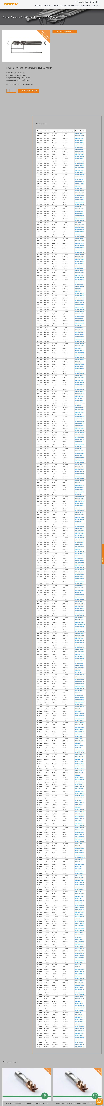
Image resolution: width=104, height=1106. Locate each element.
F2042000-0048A (79, 989)
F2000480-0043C (79, 419)
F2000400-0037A (79, 384)
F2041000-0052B (79, 727)
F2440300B (78, 282)
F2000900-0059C (79, 699)
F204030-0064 (79, 268)
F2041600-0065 (79, 930)
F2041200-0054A (79, 793)
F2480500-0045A (79, 460)
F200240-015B (79, 179)
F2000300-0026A (79, 272)
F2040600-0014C (79, 565)
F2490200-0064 (79, 151)
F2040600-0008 (79, 526)
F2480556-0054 (79, 492)
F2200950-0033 (79, 706)
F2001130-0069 (79, 763)
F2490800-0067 (79, 661)
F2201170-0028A (79, 770)
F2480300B (78, 288)
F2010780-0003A (79, 631)
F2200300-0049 (79, 254)
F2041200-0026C (79, 802)
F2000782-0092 (79, 633)
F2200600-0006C (79, 574)
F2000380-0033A (79, 323)
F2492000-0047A (79, 999)
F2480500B (78, 483)
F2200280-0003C (79, 229)
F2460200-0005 (79, 158)
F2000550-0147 (79, 487)
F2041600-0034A (79, 925)
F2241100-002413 (80, 761)
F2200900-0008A (79, 679)
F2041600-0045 (79, 921)
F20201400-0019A (80, 857)
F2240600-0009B (79, 569)
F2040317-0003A (79, 298)
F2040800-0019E (79, 645)
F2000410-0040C (79, 393)
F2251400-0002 (79, 848)
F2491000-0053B (79, 715)
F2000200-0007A (79, 172)
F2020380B (78, 325)
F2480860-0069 (79, 677)
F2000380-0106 (79, 330)
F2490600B (78, 549)
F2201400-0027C (79, 850)
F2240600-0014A (79, 572)
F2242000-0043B (79, 1030)
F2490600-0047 (79, 542)
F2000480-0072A (79, 423)
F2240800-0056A (79, 651)
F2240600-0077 (79, 558)
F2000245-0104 (79, 183)
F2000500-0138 (79, 467)
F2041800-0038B (79, 978)
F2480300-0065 (79, 270)
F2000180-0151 (79, 149)
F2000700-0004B (79, 608)
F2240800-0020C (79, 667)
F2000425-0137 (79, 396)
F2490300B (78, 291)
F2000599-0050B (79, 499)
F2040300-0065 (79, 241)
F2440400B (78, 348)
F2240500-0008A (79, 432)
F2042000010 (79, 1003)
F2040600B (78, 508)
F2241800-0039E (79, 971)
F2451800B (78, 967)
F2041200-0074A (79, 811)
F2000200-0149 (79, 163)
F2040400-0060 (79, 357)
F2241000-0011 (79, 736)
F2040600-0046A (79, 501)
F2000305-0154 (79, 293)
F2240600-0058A (79, 546)
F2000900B (78, 693)
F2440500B (78, 446)
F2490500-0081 (79, 451)
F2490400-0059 (79, 343)
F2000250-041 (79, 211)
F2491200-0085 (79, 791)
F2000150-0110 (79, 145)
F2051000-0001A (79, 729)
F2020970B (78, 709)
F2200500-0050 (79, 430)
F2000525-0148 (79, 485)
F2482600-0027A (79, 1042)
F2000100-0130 (79, 138)
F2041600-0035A (79, 912)
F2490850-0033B (79, 674)
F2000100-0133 (79, 133)
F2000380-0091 (79, 327)
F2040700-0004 (79, 590)
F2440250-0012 (79, 188)
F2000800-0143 (79, 654)
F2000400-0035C (79, 375)
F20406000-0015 (79, 512)
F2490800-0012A (79, 656)
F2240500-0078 (79, 439)
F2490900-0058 (79, 683)
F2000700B (78, 592)
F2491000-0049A (79, 713)
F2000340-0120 (79, 307)
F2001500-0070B (79, 882)
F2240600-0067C (79, 562)
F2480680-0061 (79, 585)
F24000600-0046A (80, 556)
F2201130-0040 (79, 766)
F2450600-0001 (79, 505)
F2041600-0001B (79, 914)
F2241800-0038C (79, 969)
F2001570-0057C (79, 896)
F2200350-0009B (79, 309)
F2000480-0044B (79, 416)
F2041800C (78, 976)
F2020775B (78, 629)
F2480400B (78, 371)
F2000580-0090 (79, 496)
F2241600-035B (79, 907)
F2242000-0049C (79, 1024)
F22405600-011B (79, 524)
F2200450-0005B (79, 403)
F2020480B (78, 414)
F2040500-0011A (79, 464)
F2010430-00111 (79, 398)
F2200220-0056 (79, 161)
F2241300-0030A (79, 836)
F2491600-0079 (79, 900)
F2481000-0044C (79, 718)
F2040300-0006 (79, 277)
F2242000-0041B (79, 1014)
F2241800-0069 (79, 957)
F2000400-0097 (79, 366)
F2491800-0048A (79, 953)
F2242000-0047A (79, 1017)
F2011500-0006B (79, 875)
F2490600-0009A (79, 510)
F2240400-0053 (79, 359)
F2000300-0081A (79, 238)
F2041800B (78, 964)
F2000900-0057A (79, 695)
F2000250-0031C (79, 199)
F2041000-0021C (79, 750)
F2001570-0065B (79, 893)
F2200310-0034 (79, 295)
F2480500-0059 (79, 428)
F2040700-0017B (79, 606)
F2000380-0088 (79, 320)
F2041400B (78, 868)
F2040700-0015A (79, 613)
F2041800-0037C (79, 980)
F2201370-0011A (79, 843)
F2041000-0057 (79, 720)
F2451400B (78, 866)
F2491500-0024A (79, 880)
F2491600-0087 (79, 903)
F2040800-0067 (79, 638)
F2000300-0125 (79, 236)
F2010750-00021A (80, 624)
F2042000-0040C (79, 1026)
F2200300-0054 (79, 261)
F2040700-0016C (79, 601)
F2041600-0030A (79, 944)
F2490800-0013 (79, 642)
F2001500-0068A (79, 887)
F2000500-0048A (79, 478)
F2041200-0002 (79, 779)
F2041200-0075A (79, 782)
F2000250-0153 (79, 195)
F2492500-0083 (79, 1037)
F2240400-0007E (79, 380)
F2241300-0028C (79, 841)
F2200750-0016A (79, 620)
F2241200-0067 (79, 777)
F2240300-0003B (79, 275)
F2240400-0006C (79, 391)
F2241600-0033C (79, 905)
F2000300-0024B (79, 247)
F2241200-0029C (79, 816)
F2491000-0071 (79, 725)
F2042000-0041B (79, 1008)
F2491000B (78, 743)
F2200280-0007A (79, 231)
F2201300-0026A (79, 834)
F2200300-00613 (79, 284)
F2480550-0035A (79, 489)
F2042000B (78, 1001)
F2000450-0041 (79, 407)
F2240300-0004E (79, 266)
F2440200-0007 (79, 170)
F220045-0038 (79, 400)
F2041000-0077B (79, 734)
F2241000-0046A (79, 731)
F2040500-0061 (79, 444)
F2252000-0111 (79, 987)
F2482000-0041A (79, 996)
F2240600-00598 (79, 537)
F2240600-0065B (79, 560)
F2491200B (78, 807)
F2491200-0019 (79, 798)
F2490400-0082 (79, 334)
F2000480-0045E (79, 421)
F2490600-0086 (79, 519)
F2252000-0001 (79, 985)
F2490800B (78, 672)
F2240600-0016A (79, 533)
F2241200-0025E (79, 818)
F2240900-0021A (79, 690)
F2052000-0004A (79, 994)
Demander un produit (64, 32)
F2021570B (78, 891)
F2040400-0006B (79, 373)
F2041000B (78, 711)
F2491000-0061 (79, 745)
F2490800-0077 (79, 635)
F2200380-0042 (79, 318)
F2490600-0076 (79, 514)
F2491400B (78, 862)
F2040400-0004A (79, 378)
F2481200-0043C (79, 814)
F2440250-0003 (79, 204)
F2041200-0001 (79, 788)
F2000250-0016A (79, 218)
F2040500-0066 (79, 437)
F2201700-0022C (79, 946)
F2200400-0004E (79, 339)
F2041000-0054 (79, 722)
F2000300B (78, 234)
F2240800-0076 (79, 640)
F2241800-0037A (79, 962)
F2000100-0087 (79, 135)
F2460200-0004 (79, 165)
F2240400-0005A (79, 382)
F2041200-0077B (79, 823)
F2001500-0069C (79, 884)
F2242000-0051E (79, 1019)
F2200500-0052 (79, 435)
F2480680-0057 (79, 583)
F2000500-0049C (79, 480)
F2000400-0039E (79, 387)
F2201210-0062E (79, 830)
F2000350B (78, 186)
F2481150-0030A (79, 768)
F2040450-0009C (79, 409)
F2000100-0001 (79, 140)
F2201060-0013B (79, 754)
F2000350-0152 (79, 311)
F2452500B (78, 1040)
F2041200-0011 (79, 784)
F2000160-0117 (79, 147)
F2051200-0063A (79, 825)
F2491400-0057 (79, 852)
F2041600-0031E (79, 939)
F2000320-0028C (79, 304)
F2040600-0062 (79, 503)
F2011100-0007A (79, 757)
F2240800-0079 (79, 647)
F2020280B (78, 222)
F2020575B (78, 494)
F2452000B (78, 1012)
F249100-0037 (79, 738)
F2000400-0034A (79, 350)
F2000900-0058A (79, 697)
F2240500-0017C (79, 455)
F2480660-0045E (79, 581)
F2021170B (78, 775)
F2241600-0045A (79, 932)
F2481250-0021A (79, 832)
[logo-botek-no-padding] (11, 3)
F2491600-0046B (79, 909)
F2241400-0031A (79, 873)
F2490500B (78, 448)
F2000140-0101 (79, 142)
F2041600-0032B (79, 941)
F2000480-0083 (79, 412)
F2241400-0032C (79, 871)
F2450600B (78, 521)
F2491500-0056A (79, 878)
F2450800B (78, 670)
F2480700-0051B (79, 588)
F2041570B (78, 898)
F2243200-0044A (79, 1046)
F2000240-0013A (79, 181)
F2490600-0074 (79, 535)
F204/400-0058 (79, 859)
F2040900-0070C (79, 688)
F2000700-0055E (79, 615)
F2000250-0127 (79, 193)
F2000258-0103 (79, 220)
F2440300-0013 (79, 252)
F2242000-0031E (79, 1021)
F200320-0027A (79, 302)
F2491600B (78, 919)
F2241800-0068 (79, 955)
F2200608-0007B (79, 576)
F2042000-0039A (79, 1028)
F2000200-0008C (79, 174)
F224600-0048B (79, 928)
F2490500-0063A (79, 457)
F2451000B (78, 747)
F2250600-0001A (79, 544)
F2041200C (78, 820)
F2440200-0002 (79, 167)
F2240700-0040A (79, 599)
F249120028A (79, 804)
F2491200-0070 (79, 786)
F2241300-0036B (79, 839)
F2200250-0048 (79, 190)
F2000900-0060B (79, 702)
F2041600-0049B (79, 916)
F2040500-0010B (79, 469)
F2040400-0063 (79, 352)
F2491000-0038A (79, 741)
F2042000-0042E (79, 1010)
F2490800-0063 (79, 658)
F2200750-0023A (79, 626)
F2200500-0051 (79, 425)
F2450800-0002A (79, 663)
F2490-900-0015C (80, 681)
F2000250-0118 (79, 209)
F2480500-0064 (79, 453)
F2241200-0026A (79, 809)
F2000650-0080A (79, 578)
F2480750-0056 (79, 622)
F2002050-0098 (79, 1033)
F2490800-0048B (79, 649)
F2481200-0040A (79, 827)
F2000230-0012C (79, 177)
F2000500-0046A (79, 462)
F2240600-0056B (79, 530)
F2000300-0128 (79, 257)
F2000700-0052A (79, 610)
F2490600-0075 (79, 551)
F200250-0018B (79, 215)
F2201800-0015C (79, 960)
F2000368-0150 (79, 314)
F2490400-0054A (79, 346)
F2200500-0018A (79, 473)
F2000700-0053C (79, 604)
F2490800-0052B (79, 665)
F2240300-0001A (79, 263)
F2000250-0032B (79, 202)
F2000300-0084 (79, 259)
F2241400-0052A (79, 864)
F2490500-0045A (79, 441)
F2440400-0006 (79, 355)
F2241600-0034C (79, 923)
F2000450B (78, 405)
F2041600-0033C (79, 935)
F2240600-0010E (79, 567)
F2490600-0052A (79, 517)
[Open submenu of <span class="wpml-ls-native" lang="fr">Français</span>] (98, 2)
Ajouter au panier (28, 91)
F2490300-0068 (79, 245)
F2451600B (78, 937)
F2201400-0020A (79, 855)
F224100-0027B (79, 951)
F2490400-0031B (79, 364)
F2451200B (78, 800)
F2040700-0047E (79, 597)
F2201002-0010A (79, 752)
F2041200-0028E (79, 948)
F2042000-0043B (79, 1005)
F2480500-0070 (79, 471)
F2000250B (78, 206)
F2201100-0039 (79, 759)
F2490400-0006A (79, 336)
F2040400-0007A (79, 332)
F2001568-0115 (79, 889)
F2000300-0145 (79, 243)
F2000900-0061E (79, 704)
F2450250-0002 (79, 213)
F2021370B (78, 846)
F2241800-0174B (79, 973)
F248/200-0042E (79, 795)
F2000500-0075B (79, 476)
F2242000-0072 (79, 992)
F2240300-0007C (79, 279)
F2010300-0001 (79, 250)
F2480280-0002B (79, 227)
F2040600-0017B (79, 553)
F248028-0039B (79, 225)
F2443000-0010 (79, 1044)
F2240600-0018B (79, 528)
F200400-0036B (79, 368)
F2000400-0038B (79, 389)
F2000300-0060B (79, 286)
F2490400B (78, 362)
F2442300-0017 (79, 1035)
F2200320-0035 (79, 316)
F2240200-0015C (79, 154)
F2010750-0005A (79, 617)
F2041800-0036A (79, 983)
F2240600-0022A (79, 540)
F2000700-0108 (79, 594)
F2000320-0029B (79, 300)
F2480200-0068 (79, 156)
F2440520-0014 (79, 197)
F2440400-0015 (79, 341)
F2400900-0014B (79, 686)
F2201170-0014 (79, 772)
